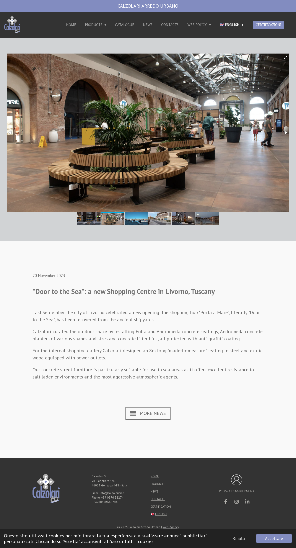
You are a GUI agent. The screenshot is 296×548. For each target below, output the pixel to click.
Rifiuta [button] (239, 538)
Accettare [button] (274, 538)
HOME (155, 476)
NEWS (154, 491)
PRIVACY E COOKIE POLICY (236, 491)
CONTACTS (158, 499)
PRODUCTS (158, 484)
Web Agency (171, 527)
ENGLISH (161, 514)
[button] (285, 57)
